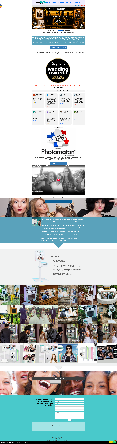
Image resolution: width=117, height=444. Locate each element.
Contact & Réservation (78, 2)
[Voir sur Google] (34, 95)
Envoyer (70, 420)
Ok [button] (112, 442)
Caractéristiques (61, 2)
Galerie (66, 2)
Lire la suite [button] (48, 104)
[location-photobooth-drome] (10, 294)
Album (71, 2)
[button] (114, 441)
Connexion (55, 383)
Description (54, 2)
